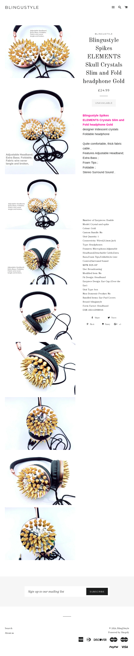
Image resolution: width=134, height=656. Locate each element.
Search (8, 628)
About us (9, 633)
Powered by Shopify (118, 632)
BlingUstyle (22, 7)
